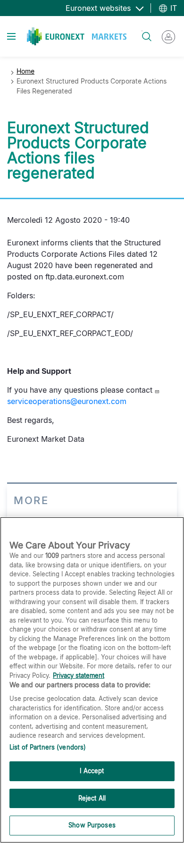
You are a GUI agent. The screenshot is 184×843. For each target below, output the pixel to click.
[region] (92, 680)
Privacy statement (78, 675)
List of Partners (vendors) (47, 747)
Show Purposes (92, 825)
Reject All (92, 798)
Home (25, 71)
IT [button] (172, 8)
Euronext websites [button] (99, 8)
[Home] (76, 36)
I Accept (92, 771)
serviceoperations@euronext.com (66, 401)
